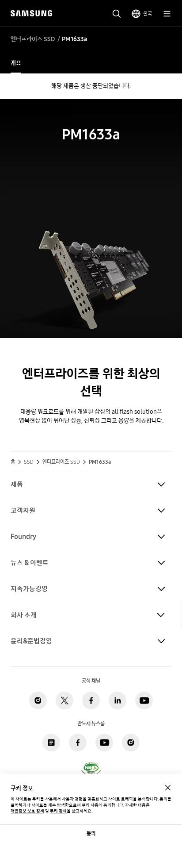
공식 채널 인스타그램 (38, 700)
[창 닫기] (167, 787)
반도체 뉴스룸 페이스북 (78, 742)
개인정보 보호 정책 (27, 811)
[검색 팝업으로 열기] (116, 13)
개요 (16, 62)
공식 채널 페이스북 (91, 700)
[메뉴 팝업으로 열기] (167, 13)
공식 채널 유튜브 (144, 700)
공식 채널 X (64, 700)
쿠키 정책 (58, 811)
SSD (29, 462)
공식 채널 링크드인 (117, 700)
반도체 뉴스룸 (51, 742)
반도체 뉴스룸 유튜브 (104, 742)
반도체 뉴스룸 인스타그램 (131, 742)
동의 (91, 833)
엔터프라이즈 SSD (33, 39)
